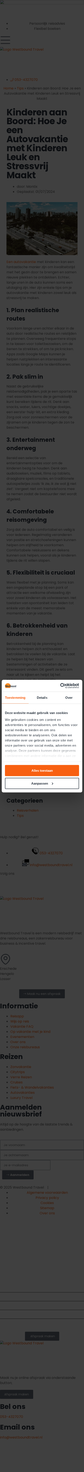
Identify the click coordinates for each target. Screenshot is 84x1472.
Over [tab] (69, 697)
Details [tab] (42, 697)
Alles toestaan (42, 770)
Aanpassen (39, 783)
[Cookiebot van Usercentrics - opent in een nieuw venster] (60, 685)
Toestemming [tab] (15, 697)
